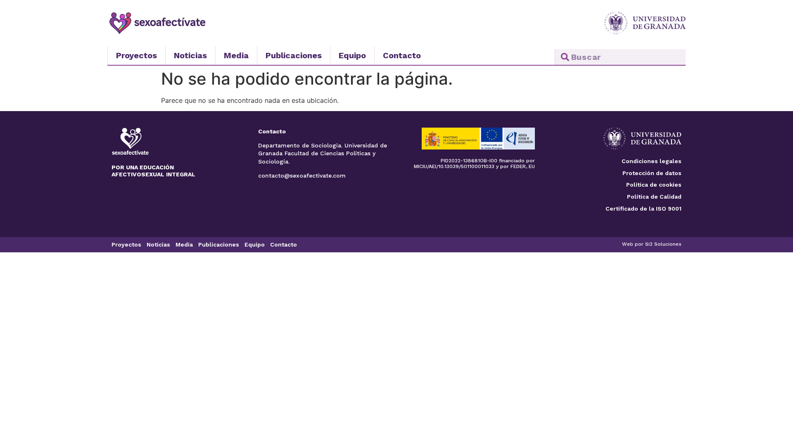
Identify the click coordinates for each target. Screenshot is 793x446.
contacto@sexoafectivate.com (302, 175)
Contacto (402, 55)
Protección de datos (651, 173)
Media (236, 55)
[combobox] (620, 57)
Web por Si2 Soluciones (651, 244)
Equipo (352, 55)
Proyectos (136, 55)
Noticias (190, 55)
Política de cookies (653, 184)
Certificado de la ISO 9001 (643, 208)
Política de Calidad (654, 196)
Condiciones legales (651, 161)
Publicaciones (294, 55)
